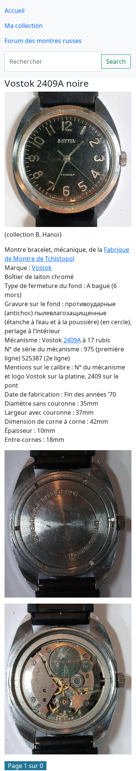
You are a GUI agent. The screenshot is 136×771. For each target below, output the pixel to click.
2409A (72, 340)
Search (116, 61)
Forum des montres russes (43, 41)
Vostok (42, 268)
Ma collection (24, 25)
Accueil (15, 10)
